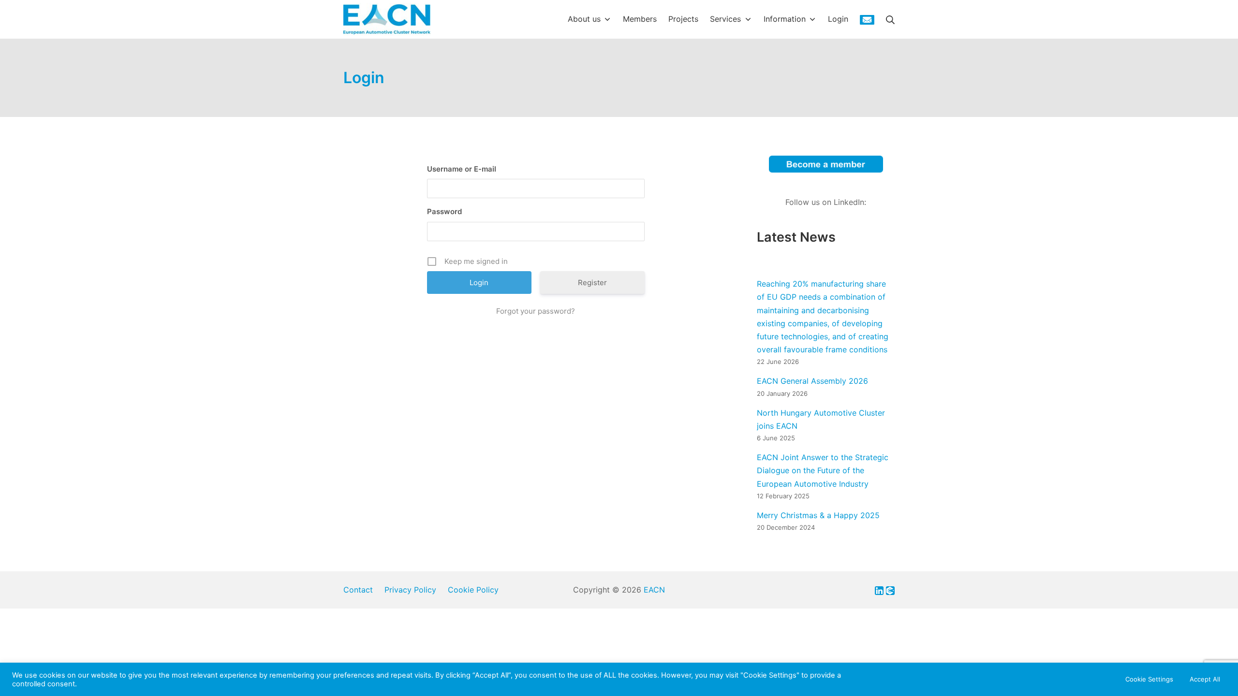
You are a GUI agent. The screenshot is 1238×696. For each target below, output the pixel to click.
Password (444, 211)
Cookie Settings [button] (1149, 679)
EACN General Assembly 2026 (812, 381)
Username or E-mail (461, 169)
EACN (654, 589)
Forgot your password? (535, 311)
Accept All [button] (1205, 679)
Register (592, 282)
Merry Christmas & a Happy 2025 (818, 515)
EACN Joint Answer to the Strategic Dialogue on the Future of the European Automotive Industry (822, 470)
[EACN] (386, 19)
